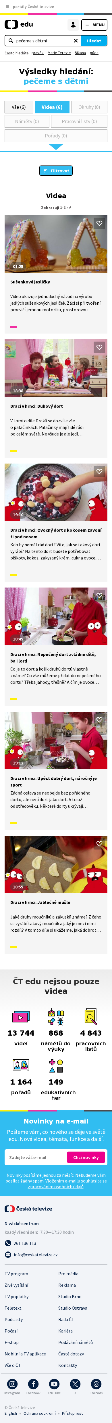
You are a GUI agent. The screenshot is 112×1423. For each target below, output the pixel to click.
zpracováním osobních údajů (56, 1186)
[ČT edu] (19, 26)
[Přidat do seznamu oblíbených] (99, 223)
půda (94, 52)
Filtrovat (60, 171)
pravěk (38, 52)
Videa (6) (52, 107)
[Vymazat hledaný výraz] (76, 41)
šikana (80, 52)
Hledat (94, 41)
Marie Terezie (59, 52)
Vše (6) (19, 107)
